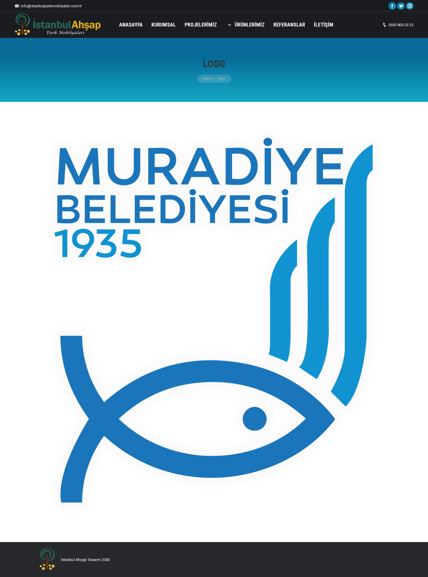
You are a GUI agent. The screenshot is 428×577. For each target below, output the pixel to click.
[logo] (214, 320)
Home (208, 79)
